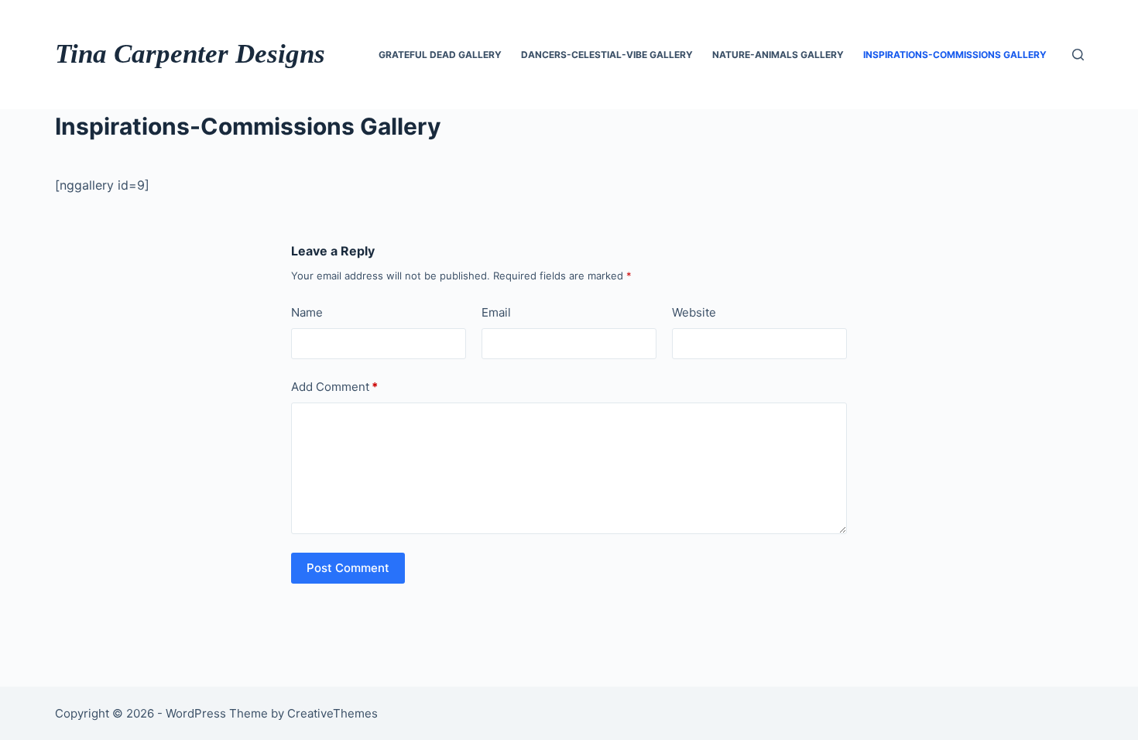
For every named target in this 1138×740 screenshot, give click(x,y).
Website (694, 312)
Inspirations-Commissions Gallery (955, 54)
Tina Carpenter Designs (190, 54)
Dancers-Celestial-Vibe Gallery (607, 54)
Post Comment (348, 567)
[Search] (1078, 54)
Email (496, 312)
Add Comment (334, 386)
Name (307, 312)
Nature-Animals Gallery (778, 54)
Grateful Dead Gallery (440, 54)
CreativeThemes (332, 713)
